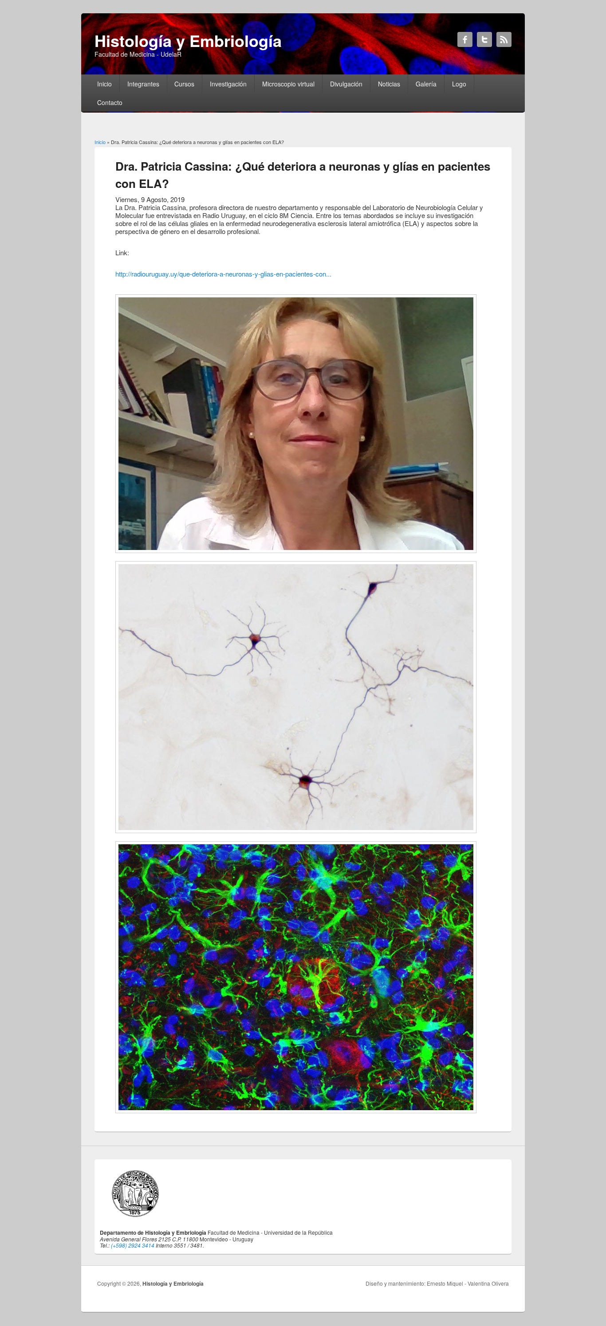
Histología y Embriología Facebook (464, 39)
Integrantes (143, 83)
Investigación (228, 83)
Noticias (389, 83)
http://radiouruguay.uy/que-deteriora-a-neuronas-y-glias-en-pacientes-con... (223, 273)
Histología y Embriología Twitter (484, 39)
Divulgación (346, 83)
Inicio (104, 83)
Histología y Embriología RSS (504, 39)
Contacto (109, 102)
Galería (426, 83)
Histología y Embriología (173, 1283)
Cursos (184, 83)
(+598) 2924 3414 (132, 1245)
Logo (459, 83)
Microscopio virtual (288, 83)
